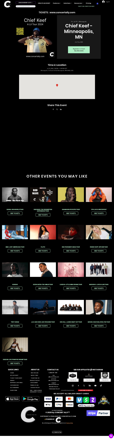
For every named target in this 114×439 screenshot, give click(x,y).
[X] (84, 386)
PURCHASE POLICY (54, 389)
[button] (97, 3)
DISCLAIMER (34, 382)
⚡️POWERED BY (49, 419)
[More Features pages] (60, 3)
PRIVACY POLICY (35, 380)
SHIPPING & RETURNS (16, 382)
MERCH (12, 380)
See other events (78, 50)
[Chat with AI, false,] (111, 436)
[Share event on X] (57, 109)
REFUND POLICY (53, 386)
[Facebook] (78, 386)
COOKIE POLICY (35, 387)
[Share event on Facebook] (53, 109)
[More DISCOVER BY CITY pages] (32, 2)
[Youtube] (95, 386)
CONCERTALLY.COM (68, 416)
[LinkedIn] (90, 386)
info (54, 375)
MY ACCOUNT (14, 375)
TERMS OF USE (34, 385)
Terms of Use (69, 423)
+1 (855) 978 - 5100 (52, 372)
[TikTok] (101, 386)
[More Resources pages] (82, 3)
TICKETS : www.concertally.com (57, 12)
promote (53, 379)
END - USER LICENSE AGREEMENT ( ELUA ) (36, 391)
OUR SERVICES (14, 385)
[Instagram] (73, 386)
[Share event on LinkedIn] (61, 109)
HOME (12, 373)
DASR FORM (13, 390)
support (54, 383)
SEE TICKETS (15, 213)
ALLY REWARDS (14, 387)
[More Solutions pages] (71, 3)
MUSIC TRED (34, 375)
